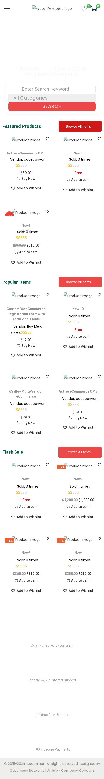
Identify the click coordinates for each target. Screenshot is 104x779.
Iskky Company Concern (73, 770)
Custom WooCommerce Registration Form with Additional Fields (26, 314)
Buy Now (28, 179)
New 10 (78, 309)
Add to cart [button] (80, 180)
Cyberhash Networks (27, 770)
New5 (26, 226)
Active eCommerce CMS (26, 153)
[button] (47, 139)
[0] (84, 8)
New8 (78, 153)
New (78, 553)
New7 (78, 479)
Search (52, 106)
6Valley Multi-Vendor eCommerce (26, 393)
